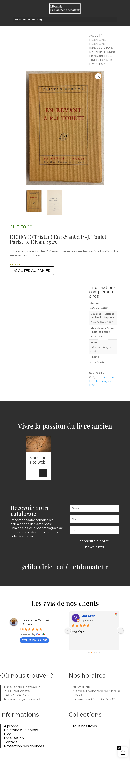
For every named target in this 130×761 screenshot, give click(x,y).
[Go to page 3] (96, 652)
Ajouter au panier (32, 271)
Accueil (94, 35)
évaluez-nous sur (33, 640)
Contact (10, 742)
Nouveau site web (38, 460)
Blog (8, 734)
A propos (11, 726)
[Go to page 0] (88, 652)
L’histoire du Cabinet (21, 730)
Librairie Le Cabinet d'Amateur (35, 622)
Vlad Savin (88, 616)
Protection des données (24, 746)
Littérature (97, 39)
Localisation (14, 738)
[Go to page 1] (91, 652)
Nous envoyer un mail (22, 699)
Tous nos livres (84, 726)
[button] (98, 76)
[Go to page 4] (99, 652)
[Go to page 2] (94, 652)
